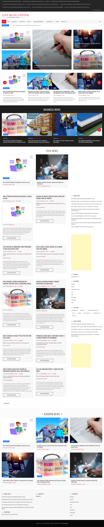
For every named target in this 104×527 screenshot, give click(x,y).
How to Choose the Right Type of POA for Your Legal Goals (17, 337)
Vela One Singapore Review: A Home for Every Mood (49, 370)
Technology (49, 21)
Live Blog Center (15, 15)
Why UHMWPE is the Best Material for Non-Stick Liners (38, 141)
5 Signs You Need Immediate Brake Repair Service (11, 1)
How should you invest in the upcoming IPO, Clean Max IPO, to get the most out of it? (42, 4)
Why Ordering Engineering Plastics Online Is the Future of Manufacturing (64, 141)
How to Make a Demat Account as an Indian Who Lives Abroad (26, 25)
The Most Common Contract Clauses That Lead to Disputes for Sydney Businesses (47, 7)
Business (14, 21)
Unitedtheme (65, 523)
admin (19, 201)
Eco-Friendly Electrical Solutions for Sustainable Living (13, 4)
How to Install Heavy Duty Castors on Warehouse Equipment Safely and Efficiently (13, 141)
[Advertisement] (81, 252)
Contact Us (48, 1)
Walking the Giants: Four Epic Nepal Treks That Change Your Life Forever (14, 64)
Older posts (6, 403)
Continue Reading (11, 238)
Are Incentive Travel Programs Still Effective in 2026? (33, 1)
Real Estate (44, 378)
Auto (8, 21)
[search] (100, 21)
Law (9, 345)
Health (28, 21)
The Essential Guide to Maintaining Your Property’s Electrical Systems (16, 7)
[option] (14, 89)
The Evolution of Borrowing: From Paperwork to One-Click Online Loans (51, 65)
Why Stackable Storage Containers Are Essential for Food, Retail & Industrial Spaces (87, 64)
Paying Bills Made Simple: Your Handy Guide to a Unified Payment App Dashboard (50, 337)
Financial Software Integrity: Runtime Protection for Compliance (50, 183)
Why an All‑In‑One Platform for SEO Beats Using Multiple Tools (77, 7)
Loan (35, 62)
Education (22, 21)
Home (4, 21)
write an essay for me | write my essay (10, 514)
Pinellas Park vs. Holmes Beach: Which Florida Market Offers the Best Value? (75, 4)
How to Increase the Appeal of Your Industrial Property (87, 141)
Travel (57, 21)
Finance (77, 40)
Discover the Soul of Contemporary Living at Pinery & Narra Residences (65, 1)
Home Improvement (38, 21)
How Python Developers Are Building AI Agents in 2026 (15, 44)
